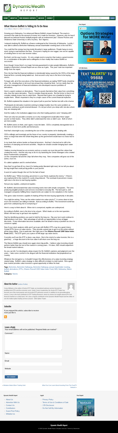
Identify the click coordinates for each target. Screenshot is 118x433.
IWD (56, 269)
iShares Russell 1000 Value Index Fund (38, 269)
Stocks (15, 274)
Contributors (10, 408)
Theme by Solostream (73, 428)
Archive (41, 18)
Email (7, 361)
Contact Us (10, 405)
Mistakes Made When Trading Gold (14, 385)
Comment (9, 333)
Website (8, 369)
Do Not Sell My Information (53, 408)
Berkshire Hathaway (24, 267)
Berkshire (12, 267)
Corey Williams (8, 29)
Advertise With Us (13, 402)
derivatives (14, 269)
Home (6, 18)
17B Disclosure (48, 405)
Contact (50, 18)
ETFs (21, 269)
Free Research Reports (27, 18)
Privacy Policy (48, 399)
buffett (6, 269)
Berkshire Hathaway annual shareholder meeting (51, 267)
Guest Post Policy (13, 411)
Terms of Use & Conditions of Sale (55, 402)
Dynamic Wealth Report (59, 425)
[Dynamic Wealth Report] (24, 13)
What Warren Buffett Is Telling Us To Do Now (26, 26)
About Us (13, 18)
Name (7, 353)
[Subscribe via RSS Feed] (5, 316)
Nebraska (62, 269)
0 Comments (26, 29)
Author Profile (23, 284)
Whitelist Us (10, 414)
